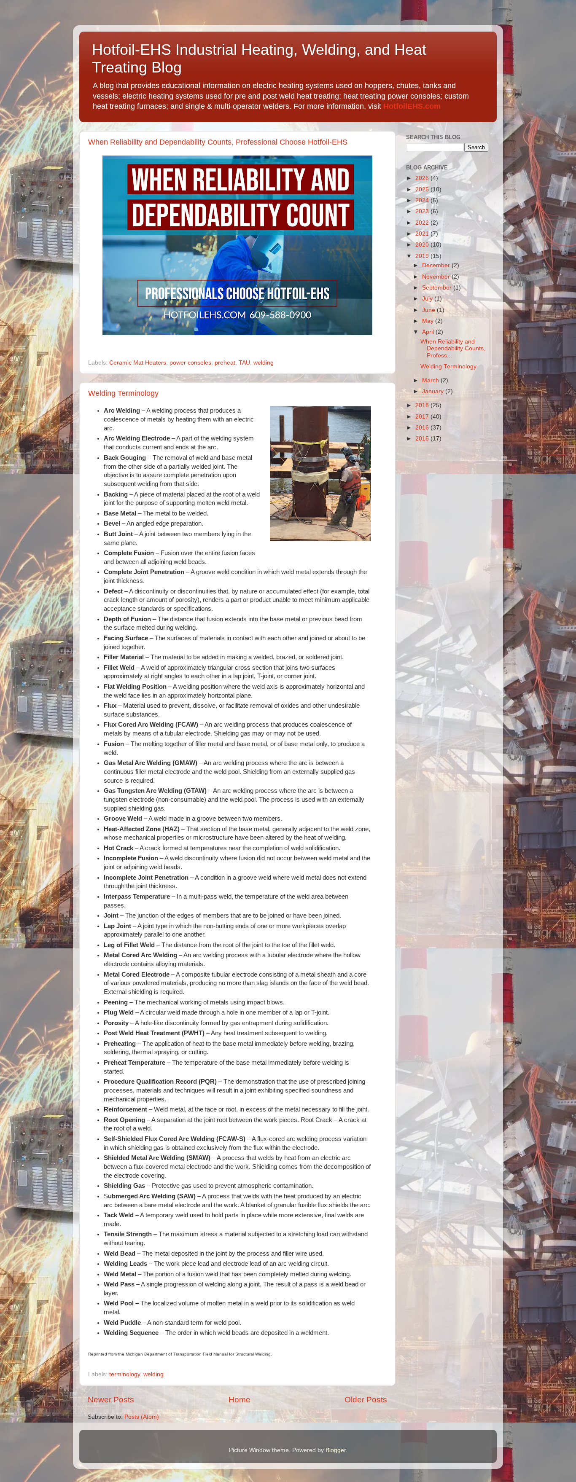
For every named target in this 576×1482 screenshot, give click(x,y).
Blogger (336, 1450)
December (437, 265)
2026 (423, 178)
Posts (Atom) (141, 1417)
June (429, 310)
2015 (423, 438)
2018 (423, 405)
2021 (423, 234)
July (428, 298)
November (437, 277)
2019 (423, 256)
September (437, 288)
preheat (225, 363)
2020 (423, 245)
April (429, 332)
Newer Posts (111, 1399)
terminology (124, 1374)
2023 (423, 211)
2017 (423, 416)
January (433, 391)
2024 (423, 200)
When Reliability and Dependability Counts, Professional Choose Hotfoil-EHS (217, 142)
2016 (423, 427)
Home (239, 1399)
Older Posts (366, 1399)
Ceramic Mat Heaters (137, 363)
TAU (244, 363)
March (431, 380)
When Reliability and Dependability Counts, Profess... (452, 348)
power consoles (190, 363)
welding (263, 363)
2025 (423, 189)
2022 (423, 223)
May (428, 321)
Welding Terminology (123, 393)
